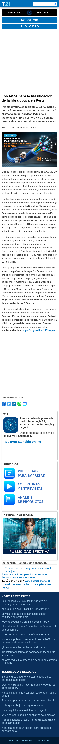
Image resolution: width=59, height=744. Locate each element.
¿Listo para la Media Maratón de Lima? (24, 647)
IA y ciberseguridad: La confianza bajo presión (28, 715)
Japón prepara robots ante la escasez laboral (28, 700)
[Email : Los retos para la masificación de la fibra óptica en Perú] (25, 404)
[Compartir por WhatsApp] (19, 404)
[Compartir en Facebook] (4, 404)
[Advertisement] (29, 62)
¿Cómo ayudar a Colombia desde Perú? (25, 621)
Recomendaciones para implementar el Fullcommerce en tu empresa (24, 576)
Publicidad (27, 740)
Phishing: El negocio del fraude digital (24, 710)
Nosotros (14, 740)
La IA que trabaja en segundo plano (22, 705)
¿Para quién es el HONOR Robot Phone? (26, 609)
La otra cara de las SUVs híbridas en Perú (26, 634)
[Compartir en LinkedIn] (14, 404)
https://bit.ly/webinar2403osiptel (39, 330)
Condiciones (43, 740)
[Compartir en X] (9, 404)
